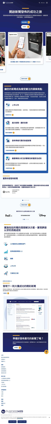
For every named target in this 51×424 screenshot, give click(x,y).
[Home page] (8, 3)
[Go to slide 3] (25, 200)
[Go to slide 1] (22, 200)
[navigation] (47, 3)
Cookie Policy (20, 418)
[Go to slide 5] (28, 200)
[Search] (39, 2)
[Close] (49, 417)
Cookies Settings (12, 421)
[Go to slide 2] (24, 200)
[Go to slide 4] (26, 200)
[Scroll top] (46, 352)
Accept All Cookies (22, 421)
